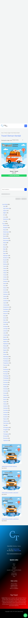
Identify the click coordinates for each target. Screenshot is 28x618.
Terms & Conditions (14, 588)
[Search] (25, 189)
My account (14, 573)
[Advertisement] (14, 61)
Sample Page (14, 574)
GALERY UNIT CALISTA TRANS (14, 570)
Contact (14, 568)
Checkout (14, 567)
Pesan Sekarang (14, 175)
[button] (25, 615)
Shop (14, 576)
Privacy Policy (14, 583)
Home (2, 132)
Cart (14, 565)
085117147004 (16, 549)
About (14, 564)
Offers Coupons (14, 586)
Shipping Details (14, 585)
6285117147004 (17, 550)
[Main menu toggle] (25, 126)
